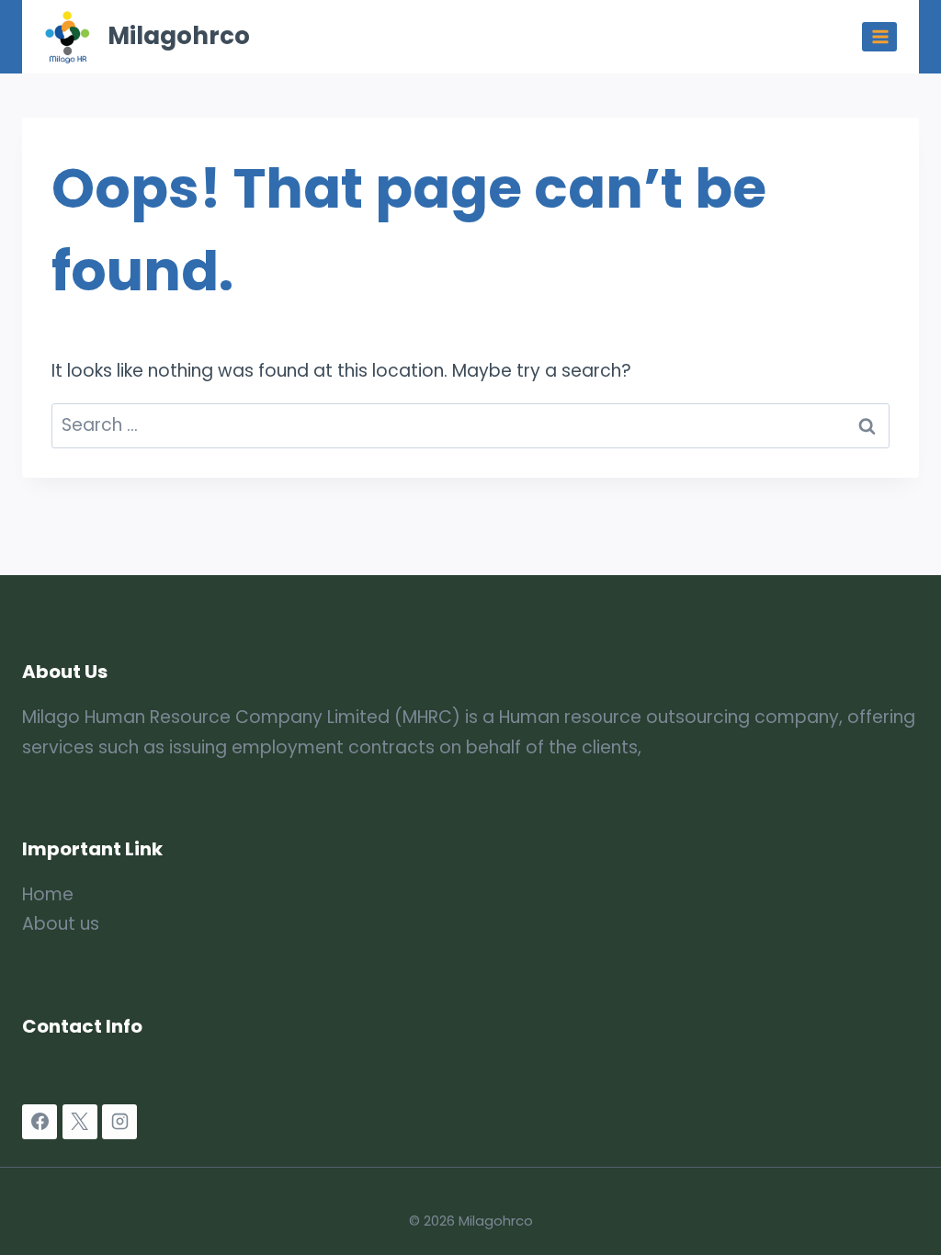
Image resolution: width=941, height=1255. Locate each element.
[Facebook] (39, 1121)
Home (48, 894)
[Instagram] (119, 1121)
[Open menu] (879, 36)
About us (60, 923)
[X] (79, 1121)
